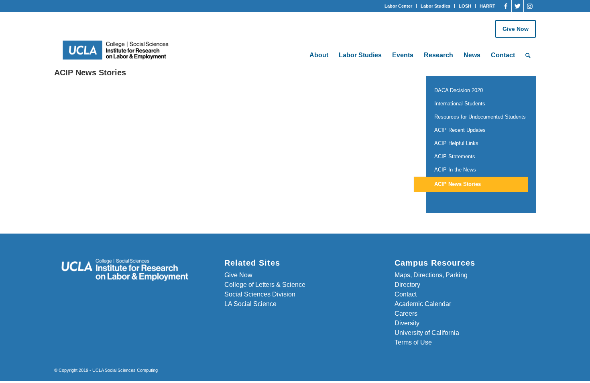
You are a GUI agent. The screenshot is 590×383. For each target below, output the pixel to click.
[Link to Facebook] (505, 6)
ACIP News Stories (457, 184)
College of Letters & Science (264, 284)
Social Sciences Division (259, 294)
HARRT (487, 6)
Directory (407, 284)
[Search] (528, 55)
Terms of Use (413, 342)
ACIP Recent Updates (460, 130)
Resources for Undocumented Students (480, 117)
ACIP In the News (455, 170)
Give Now (516, 29)
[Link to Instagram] (530, 6)
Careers (406, 313)
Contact (406, 294)
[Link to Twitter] (517, 6)
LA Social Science (250, 303)
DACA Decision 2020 (458, 90)
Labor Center (398, 6)
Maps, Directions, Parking (431, 275)
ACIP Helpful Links (456, 143)
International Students (459, 104)
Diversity (407, 323)
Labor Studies (435, 6)
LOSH (465, 6)
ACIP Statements (454, 156)
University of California (427, 332)
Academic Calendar (423, 303)
